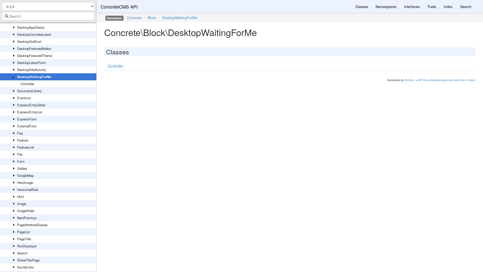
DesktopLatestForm (31, 62)
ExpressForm (27, 119)
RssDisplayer (26, 246)
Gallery (22, 168)
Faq (20, 133)
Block (152, 17)
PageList (23, 231)
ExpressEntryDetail (31, 105)
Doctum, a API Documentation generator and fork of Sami (440, 80)
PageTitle (24, 238)
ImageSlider (25, 210)
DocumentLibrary (29, 90)
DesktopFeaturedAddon (34, 48)
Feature (22, 140)
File (19, 154)
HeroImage (25, 182)
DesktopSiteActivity (31, 69)
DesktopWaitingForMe (34, 76)
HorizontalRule (27, 189)
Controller (27, 83)
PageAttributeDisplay (32, 224)
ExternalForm (27, 126)
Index (448, 6)
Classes (361, 6)
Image (21, 203)
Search (22, 253)
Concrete (134, 17)
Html (20, 196)
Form (21, 161)
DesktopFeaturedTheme (34, 55)
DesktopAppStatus (31, 27)
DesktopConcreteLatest (34, 34)
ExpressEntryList (29, 112)
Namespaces (386, 6)
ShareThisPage (28, 260)
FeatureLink (25, 147)
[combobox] (48, 16)
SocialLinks (25, 267)
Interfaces (412, 6)
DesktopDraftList (29, 41)
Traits (431, 6)
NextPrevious (27, 217)
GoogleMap (25, 175)
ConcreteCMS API (119, 6)
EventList (24, 97)
